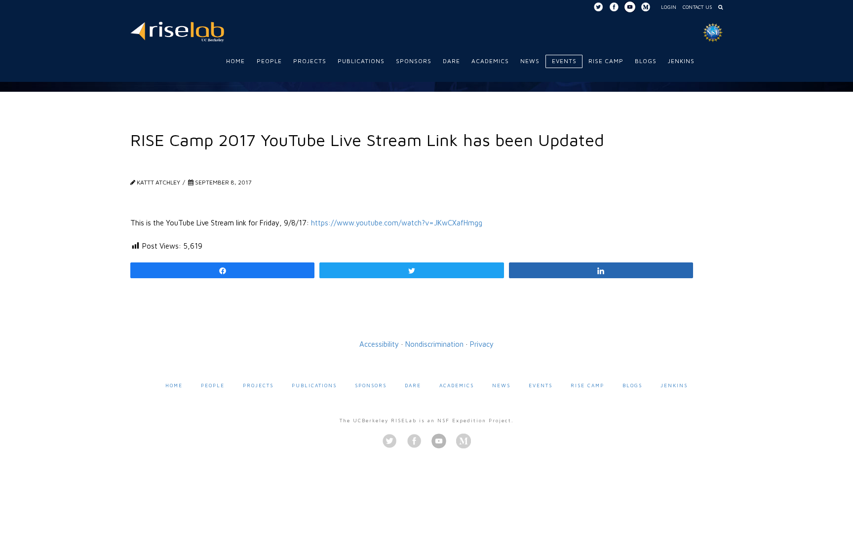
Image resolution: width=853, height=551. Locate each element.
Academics (456, 385)
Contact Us (697, 7)
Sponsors (371, 385)
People (213, 385)
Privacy (482, 344)
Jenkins (674, 385)
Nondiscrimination (434, 344)
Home (174, 385)
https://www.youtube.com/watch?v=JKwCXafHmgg (396, 223)
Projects (258, 385)
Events (540, 385)
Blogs (632, 385)
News (501, 385)
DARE (413, 385)
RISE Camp (587, 385)
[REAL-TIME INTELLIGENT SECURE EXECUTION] (177, 30)
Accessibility (379, 344)
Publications (314, 385)
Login (668, 7)
